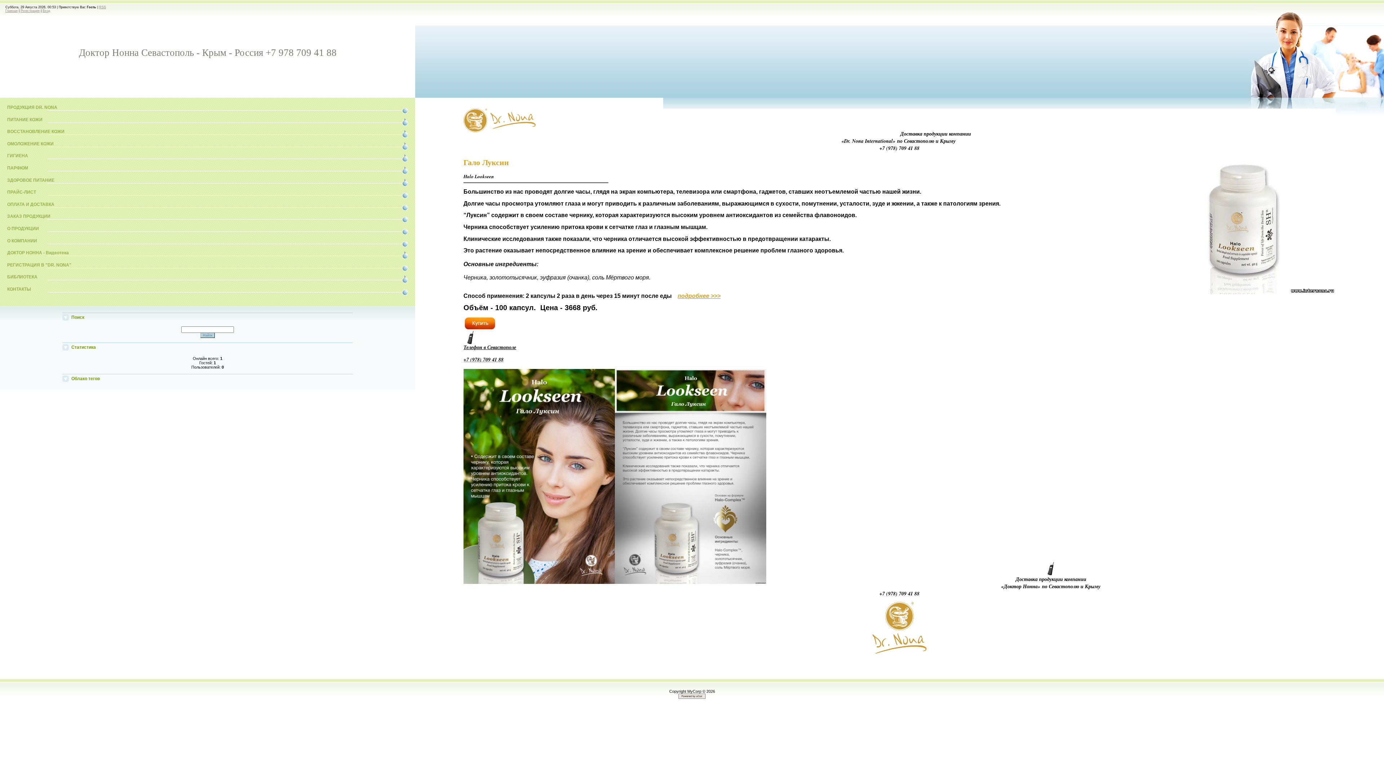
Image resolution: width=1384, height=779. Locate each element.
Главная (11, 11)
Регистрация (30, 11)
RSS (102, 7)
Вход (46, 11)
